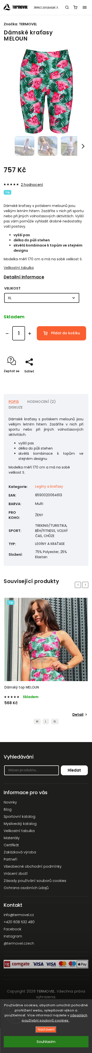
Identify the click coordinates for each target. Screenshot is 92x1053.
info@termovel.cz (19, 914)
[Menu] (85, 7)
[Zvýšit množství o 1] (29, 333)
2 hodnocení (32, 184)
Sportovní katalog (19, 816)
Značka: (20, 24)
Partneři (10, 859)
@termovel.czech (19, 943)
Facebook (12, 929)
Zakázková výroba (20, 852)
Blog (8, 809)
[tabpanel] (46, 662)
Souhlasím (46, 1041)
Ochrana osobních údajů (26, 887)
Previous (79, 584)
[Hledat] (67, 7)
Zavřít (76, 380)
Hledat (74, 770)
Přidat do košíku (65, 333)
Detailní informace (24, 277)
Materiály (12, 837)
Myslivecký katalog (20, 823)
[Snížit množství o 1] (7, 333)
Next (86, 584)
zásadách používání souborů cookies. (54, 1018)
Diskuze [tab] (16, 407)
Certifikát (11, 845)
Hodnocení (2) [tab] (41, 401)
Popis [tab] (14, 401)
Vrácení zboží (16, 873)
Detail (77, 714)
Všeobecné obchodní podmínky (33, 866)
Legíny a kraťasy (49, 486)
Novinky (10, 802)
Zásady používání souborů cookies (35, 880)
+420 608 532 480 (19, 922)
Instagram (13, 936)
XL (54, 721)
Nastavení (46, 1029)
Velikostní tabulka (19, 267)
